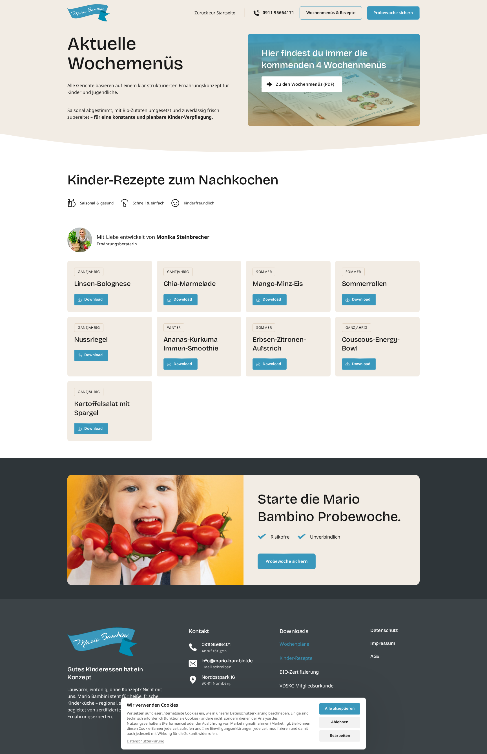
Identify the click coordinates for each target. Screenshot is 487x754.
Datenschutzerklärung (145, 741)
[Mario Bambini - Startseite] (88, 12)
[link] (302, 84)
